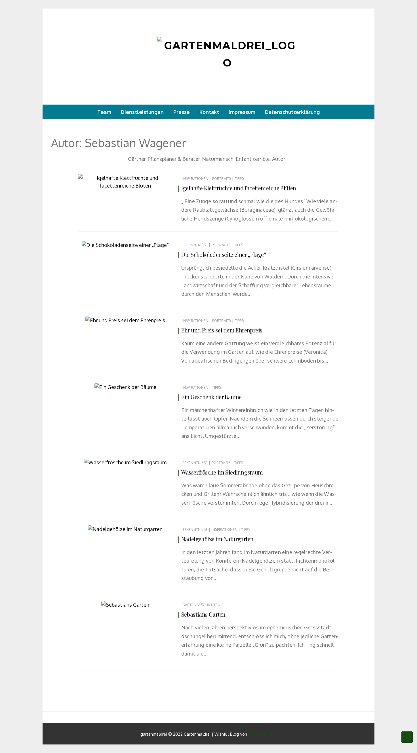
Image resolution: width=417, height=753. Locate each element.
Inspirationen (195, 178)
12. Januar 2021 (154, 461)
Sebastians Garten (203, 614)
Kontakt (209, 112)
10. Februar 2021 (153, 243)
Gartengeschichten (201, 605)
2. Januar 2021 (155, 527)
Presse (181, 112)
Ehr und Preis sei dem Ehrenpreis (221, 330)
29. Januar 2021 (154, 319)
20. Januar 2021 (154, 385)
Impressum (242, 112)
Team (104, 112)
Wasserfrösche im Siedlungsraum (222, 472)
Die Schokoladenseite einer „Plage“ (223, 254)
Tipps (239, 178)
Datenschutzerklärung (292, 112)
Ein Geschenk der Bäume (211, 397)
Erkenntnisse (195, 245)
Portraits (221, 178)
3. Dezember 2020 (151, 603)
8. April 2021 (156, 184)
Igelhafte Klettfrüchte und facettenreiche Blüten (238, 188)
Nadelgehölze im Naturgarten (217, 539)
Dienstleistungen (142, 112)
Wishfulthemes (262, 734)
